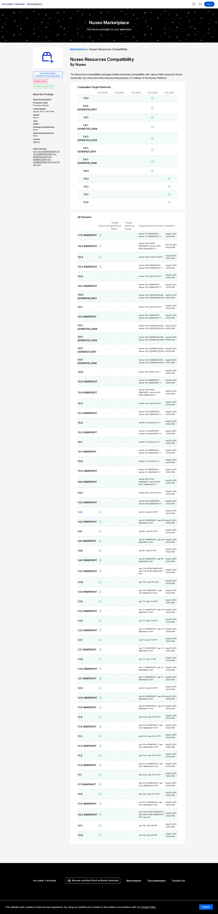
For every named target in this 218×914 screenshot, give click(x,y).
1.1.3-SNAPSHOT (87, 745)
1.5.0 (86, 202)
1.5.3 (86, 178)
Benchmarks (133, 880)
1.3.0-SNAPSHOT (87, 668)
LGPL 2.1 (36, 142)
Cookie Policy (148, 907)
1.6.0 (86, 170)
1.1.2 (80, 755)
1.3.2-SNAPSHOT (87, 630)
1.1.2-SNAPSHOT (87, 765)
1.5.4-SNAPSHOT (87, 392)
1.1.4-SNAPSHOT (87, 726)
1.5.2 (86, 186)
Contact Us (178, 880)
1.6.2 (86, 98)
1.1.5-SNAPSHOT (87, 707)
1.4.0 (80, 550)
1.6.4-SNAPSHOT (87, 246)
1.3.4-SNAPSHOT (87, 591)
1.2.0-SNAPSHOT (87, 697)
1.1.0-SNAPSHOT (87, 803)
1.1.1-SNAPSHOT (87, 784)
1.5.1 (86, 194)
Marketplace (78, 49)
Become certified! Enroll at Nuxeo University (95, 880)
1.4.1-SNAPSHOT (87, 540)
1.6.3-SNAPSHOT (87, 266)
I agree (206, 907)
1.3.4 (80, 582)
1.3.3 (80, 601)
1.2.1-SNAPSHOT (87, 678)
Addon (36, 124)
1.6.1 (85, 117)
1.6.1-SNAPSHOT (87, 316)
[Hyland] (45, 880)
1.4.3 (80, 492)
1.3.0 (80, 659)
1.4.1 (80, 531)
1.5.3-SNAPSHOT (87, 413)
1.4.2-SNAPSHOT (87, 521)
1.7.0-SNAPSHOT (87, 235)
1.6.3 (80, 257)
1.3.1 (80, 639)
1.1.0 (80, 794)
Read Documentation (42, 99)
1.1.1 (80, 774)
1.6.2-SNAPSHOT (87, 285)
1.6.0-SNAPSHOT (87, 381)
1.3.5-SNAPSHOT (87, 571)
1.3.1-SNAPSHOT (87, 649)
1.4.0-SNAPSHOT (87, 560)
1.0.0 (80, 835)
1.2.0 (80, 688)
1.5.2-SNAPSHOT (87, 432)
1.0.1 (80, 825)
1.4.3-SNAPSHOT (87, 502)
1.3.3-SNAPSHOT (87, 611)
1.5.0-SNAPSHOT (87, 470)
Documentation (157, 880)
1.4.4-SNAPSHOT (87, 481)
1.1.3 (80, 736)
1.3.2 (80, 620)
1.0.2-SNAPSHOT (87, 814)
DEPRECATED (40, 81)
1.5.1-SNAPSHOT (87, 451)
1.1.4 (80, 716)
